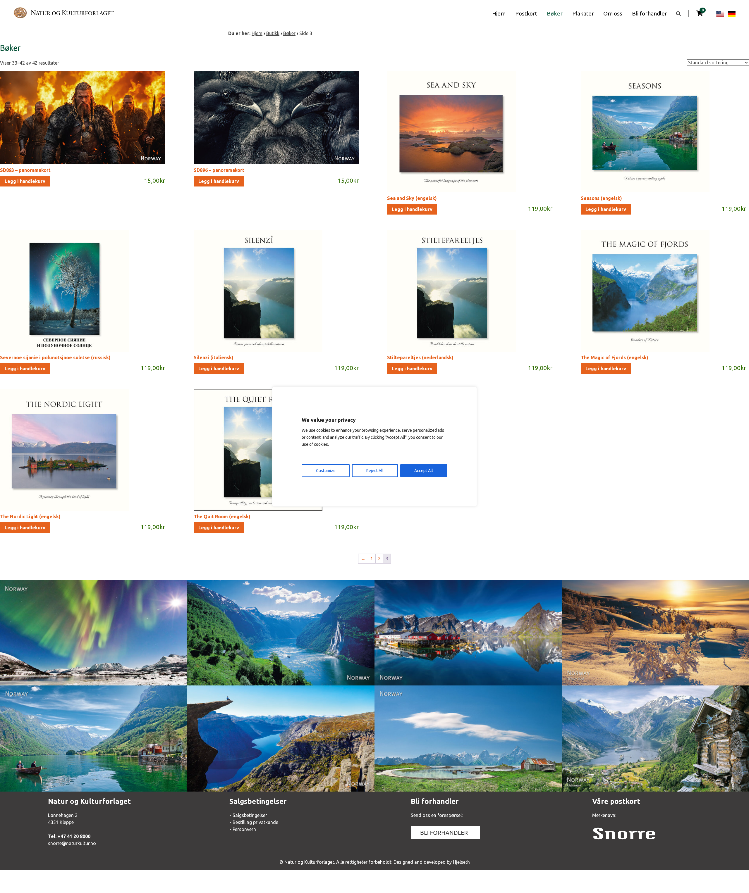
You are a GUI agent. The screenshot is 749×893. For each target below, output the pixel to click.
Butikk (272, 33)
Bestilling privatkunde (255, 822)
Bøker (555, 13)
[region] (374, 447)
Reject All (375, 470)
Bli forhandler (649, 13)
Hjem (499, 13)
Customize (326, 470)
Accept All (423, 470)
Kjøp (115, 675)
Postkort (526, 13)
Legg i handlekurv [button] (25, 181)
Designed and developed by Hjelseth (432, 862)
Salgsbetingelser (250, 815)
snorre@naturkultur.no (72, 843)
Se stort (54, 675)
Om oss (612, 13)
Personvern (244, 829)
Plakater (583, 13)
